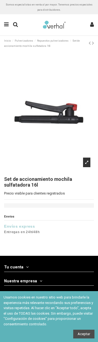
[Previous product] (90, 43)
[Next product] (93, 43)
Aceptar (84, 334)
